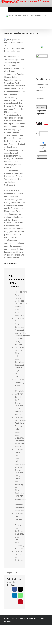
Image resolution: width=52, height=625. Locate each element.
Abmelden (43, 151)
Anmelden (43, 145)
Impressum (8, 621)
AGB (31, 619)
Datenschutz (39, 619)
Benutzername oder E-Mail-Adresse (42, 88)
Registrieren (41, 114)
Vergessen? (41, 111)
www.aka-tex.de (10, 263)
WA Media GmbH (21, 619)
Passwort (40, 98)
